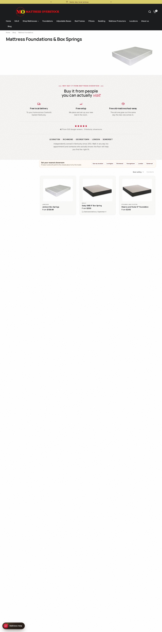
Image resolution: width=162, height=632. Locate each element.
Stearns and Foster (129, 204)
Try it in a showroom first (101, 2)
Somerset (149, 163)
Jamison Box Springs (50, 207)
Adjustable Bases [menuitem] (63, 21)
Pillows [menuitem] (91, 21)
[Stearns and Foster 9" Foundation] (137, 190)
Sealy (84, 203)
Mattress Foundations (25, 32)
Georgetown (131, 163)
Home (8, 32)
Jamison (45, 204)
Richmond (119, 163)
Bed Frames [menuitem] (80, 21)
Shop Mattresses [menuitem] (30, 21)
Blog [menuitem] (10, 26)
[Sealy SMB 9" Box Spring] (98, 190)
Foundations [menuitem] (47, 21)
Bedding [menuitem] (101, 21)
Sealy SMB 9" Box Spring (92, 206)
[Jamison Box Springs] (58, 190)
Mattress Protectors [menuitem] (117, 21)
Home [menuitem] (8, 21)
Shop (14, 32)
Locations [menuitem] (133, 21)
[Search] (149, 11)
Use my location (98, 163)
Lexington (109, 163)
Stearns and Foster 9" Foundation (134, 207)
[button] (13, 626)
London (140, 163)
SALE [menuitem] (16, 21)
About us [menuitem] (145, 21)
